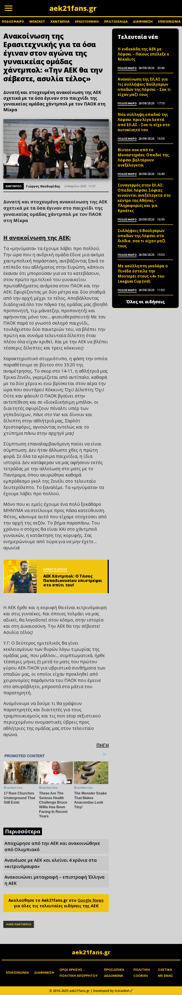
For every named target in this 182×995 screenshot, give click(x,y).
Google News (91, 900)
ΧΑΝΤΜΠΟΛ (60, 21)
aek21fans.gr (91, 952)
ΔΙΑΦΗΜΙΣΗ (143, 21)
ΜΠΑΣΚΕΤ (37, 21)
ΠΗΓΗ (102, 745)
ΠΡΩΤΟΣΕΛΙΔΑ (116, 21)
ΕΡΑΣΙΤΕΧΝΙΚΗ (87, 21)
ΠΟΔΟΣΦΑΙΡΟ (13, 21)
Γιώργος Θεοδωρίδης (43, 186)
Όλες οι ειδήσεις (145, 301)
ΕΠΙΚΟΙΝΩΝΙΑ (169, 21)
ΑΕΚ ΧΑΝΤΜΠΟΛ (19, 924)
